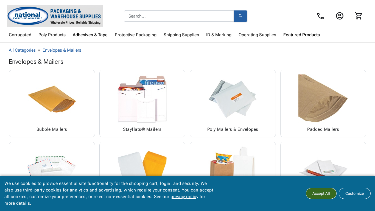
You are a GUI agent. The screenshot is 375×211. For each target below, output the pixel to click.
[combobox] (179, 16)
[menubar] (187, 35)
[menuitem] (20, 34)
